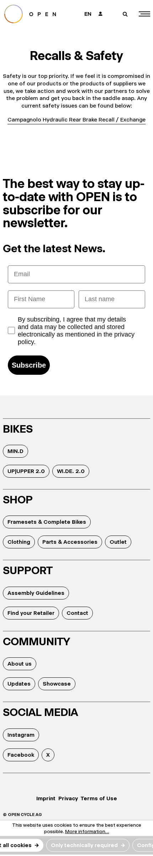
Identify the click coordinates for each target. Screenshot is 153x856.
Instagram (21, 734)
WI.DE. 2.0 (71, 471)
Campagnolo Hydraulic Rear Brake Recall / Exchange (76, 119)
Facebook (20, 754)
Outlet (118, 541)
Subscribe (29, 365)
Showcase (57, 683)
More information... (87, 831)
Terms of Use (99, 798)
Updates (19, 683)
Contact (77, 612)
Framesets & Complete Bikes (46, 521)
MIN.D (15, 451)
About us (19, 663)
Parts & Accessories (69, 541)
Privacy (68, 798)
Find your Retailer (30, 612)
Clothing (18, 541)
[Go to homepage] (36, 14)
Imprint (46, 798)
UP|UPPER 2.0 (26, 471)
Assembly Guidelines (35, 592)
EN (87, 13)
